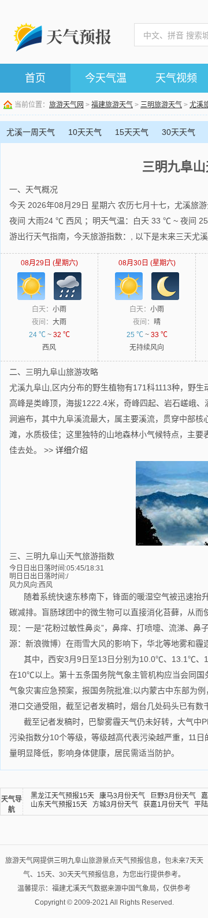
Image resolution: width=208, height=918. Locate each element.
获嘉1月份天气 (166, 804)
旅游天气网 (66, 105)
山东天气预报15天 (59, 804)
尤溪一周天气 (30, 132)
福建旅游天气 (112, 105)
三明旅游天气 (161, 105)
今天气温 (106, 78)
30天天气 (178, 132)
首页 (35, 78)
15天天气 (131, 132)
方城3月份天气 (115, 804)
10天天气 (85, 132)
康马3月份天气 (122, 796)
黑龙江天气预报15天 (62, 796)
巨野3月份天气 (173, 796)
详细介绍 (71, 450)
